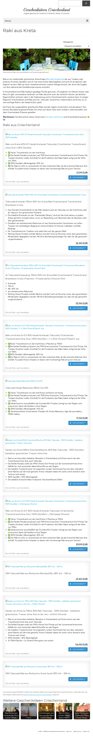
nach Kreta (58, 117)
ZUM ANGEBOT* (79, 177)
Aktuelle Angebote (55, 79)
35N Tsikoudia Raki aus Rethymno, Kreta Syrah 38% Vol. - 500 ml (37, 673)
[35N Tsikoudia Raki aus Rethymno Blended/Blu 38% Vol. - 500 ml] (46, 566)
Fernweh (49, 117)
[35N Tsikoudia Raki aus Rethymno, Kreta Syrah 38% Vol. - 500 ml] (46, 666)
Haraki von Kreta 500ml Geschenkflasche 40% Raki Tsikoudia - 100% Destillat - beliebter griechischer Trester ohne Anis (45, 451)
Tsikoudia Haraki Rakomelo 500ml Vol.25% (26, 387)
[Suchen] (86, 3)
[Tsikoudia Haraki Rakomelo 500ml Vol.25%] (46, 381)
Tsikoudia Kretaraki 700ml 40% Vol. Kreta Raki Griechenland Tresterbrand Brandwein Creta (43, 203)
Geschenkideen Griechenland (46, 9)
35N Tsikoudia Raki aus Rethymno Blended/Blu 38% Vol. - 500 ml (38, 573)
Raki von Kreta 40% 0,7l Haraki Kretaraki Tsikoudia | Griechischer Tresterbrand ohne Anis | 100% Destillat (45, 146)
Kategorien (68, 42)
